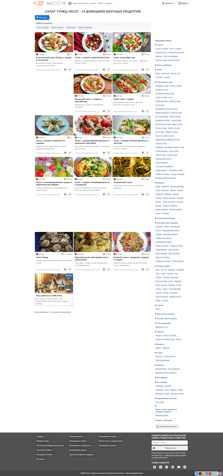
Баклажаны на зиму (163, 120)
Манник (158, 213)
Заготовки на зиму (164, 82)
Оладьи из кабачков (170, 206)
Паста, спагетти (161, 285)
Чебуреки (171, 285)
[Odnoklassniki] (203, 473)
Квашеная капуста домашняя (166, 178)
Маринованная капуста (164, 159)
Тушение (159, 234)
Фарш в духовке (161, 253)
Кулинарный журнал (78, 450)
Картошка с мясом (177, 394)
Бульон (173, 73)
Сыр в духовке (173, 250)
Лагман (158, 300)
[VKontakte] (197, 473)
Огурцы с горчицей (177, 174)
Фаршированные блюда (171, 230)
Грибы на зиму (161, 155)
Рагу (176, 274)
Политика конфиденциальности (50, 445)
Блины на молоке (169, 202)
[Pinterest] (210, 473)
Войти (184, 3)
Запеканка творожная (170, 277)
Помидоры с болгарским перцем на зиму (170, 147)
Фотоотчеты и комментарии (111, 441)
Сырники (175, 194)
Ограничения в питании (167, 398)
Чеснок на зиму (161, 128)
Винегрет (159, 56)
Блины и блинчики (162, 190)
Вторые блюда (163, 266)
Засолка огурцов (161, 151)
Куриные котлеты (175, 297)
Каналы (93, 3)
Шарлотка (165, 186)
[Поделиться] (221, 474)
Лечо (170, 97)
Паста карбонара (175, 289)
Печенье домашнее (177, 186)
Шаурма (158, 335)
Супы (159, 70)
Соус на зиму (173, 151)
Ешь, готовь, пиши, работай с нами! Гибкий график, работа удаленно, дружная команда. (52, 301)
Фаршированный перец (164, 242)
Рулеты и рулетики (169, 335)
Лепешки (180, 202)
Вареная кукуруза (162, 415)
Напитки (160, 365)
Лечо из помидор (162, 163)
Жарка (166, 227)
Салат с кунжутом (85, 27)
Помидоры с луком (162, 390)
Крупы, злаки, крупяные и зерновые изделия (166, 410)
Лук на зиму (160, 132)
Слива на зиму (176, 120)
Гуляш (178, 285)
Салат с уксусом (57, 27)
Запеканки (180, 270)
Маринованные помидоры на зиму (168, 140)
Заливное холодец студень (165, 339)
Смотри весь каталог (168, 426)
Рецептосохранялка (80, 3)
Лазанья (158, 289)
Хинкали (159, 277)
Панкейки (165, 213)
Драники (158, 206)
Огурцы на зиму (176, 86)
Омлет (171, 281)
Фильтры (43, 17)
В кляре (165, 300)
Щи (179, 73)
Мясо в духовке (174, 253)
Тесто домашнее (164, 323)
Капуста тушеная (162, 297)
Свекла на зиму (161, 143)
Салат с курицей (175, 49)
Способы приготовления (167, 223)
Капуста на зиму (174, 128)
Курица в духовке (176, 246)
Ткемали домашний (162, 360)
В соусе (158, 230)
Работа (100, 3)
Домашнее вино (161, 369)
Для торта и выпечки (166, 314)
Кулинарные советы (78, 441)
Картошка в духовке (170, 234)
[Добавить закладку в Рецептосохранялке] (65, 69)
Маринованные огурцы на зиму (166, 109)
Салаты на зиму (161, 97)
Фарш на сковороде (162, 257)
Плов (157, 274)
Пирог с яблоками (164, 420)
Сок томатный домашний (164, 166)
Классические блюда (166, 218)
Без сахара (160, 402)
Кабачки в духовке (162, 246)
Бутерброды (162, 377)
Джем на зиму (177, 124)
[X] (200, 473)
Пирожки (173, 190)
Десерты (160, 344)
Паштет (179, 339)
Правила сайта (42, 441)
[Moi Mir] (206, 473)
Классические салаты (176, 52)
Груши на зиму (172, 155)
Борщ (158, 73)
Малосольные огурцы (163, 124)
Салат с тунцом (43, 27)
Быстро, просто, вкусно (167, 318)
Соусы (160, 353)
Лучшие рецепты (76, 436)
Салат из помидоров (171, 56)
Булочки (159, 198)
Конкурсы (108, 3)
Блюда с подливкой (170, 293)
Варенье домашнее (162, 113)
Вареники (178, 281)
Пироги (158, 186)
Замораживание (161, 250)
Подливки (159, 356)
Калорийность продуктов (80, 445)
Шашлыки (171, 270)
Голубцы (170, 274)
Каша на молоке (161, 281)
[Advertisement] (170, 22)
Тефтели (159, 293)
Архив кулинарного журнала (81, 455)
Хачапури (180, 198)
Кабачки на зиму (174, 101)
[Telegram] (216, 473)
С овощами (162, 382)
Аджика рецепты (161, 170)
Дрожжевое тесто (162, 327)
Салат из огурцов (162, 49)
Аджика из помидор (162, 174)
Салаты (160, 45)
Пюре (157, 309)
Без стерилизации (162, 116)
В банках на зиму (162, 90)
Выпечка (160, 183)
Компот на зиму (176, 113)
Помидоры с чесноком (163, 386)
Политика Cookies (44, 450)
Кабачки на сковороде (163, 238)
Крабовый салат (161, 52)
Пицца (165, 289)
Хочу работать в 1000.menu (49, 296)
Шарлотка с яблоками (163, 194)
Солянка (167, 77)
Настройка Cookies (44, 455)
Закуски (160, 332)
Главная (40, 436)
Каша (157, 270)
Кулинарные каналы (108, 445)
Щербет (158, 348)
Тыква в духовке (178, 261)
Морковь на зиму (172, 132)
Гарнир (160, 305)
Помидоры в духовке (163, 261)
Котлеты (164, 270)
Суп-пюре (159, 77)
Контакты (40, 459)
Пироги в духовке (169, 198)
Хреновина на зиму (175, 170)
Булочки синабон (176, 209)
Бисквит (158, 202)
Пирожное (165, 348)
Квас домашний (173, 369)
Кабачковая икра (161, 101)
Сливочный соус (170, 356)
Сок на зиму (160, 105)
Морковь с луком (177, 390)
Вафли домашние (162, 209)
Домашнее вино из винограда (166, 373)
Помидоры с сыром (162, 394)
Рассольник (165, 73)
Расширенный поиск (108, 436)
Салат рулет (71, 27)
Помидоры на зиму (162, 86)
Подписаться (170, 448)
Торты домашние (164, 65)
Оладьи (180, 190)
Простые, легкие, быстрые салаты (168, 60)
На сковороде (175, 227)
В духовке (159, 227)
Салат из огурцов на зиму (165, 136)
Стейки (163, 274)
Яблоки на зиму (175, 116)
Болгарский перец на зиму (165, 93)
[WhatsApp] (213, 473)
